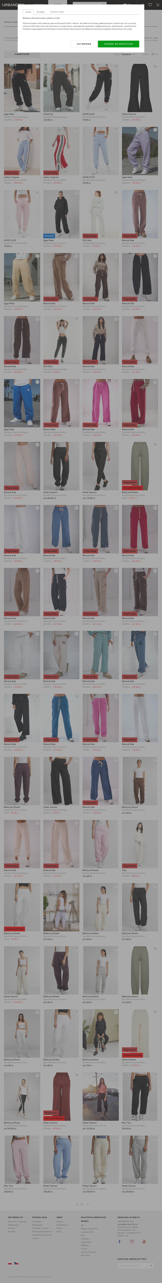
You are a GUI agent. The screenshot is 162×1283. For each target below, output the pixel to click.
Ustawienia (84, 44)
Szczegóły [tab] (40, 12)
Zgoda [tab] (28, 12)
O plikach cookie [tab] (57, 12)
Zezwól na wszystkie (118, 44)
